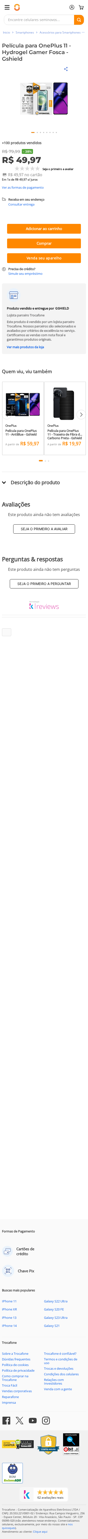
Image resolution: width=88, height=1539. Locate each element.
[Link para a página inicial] (6, 32)
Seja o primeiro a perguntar (44, 584)
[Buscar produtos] (79, 20)
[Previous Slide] (6, 414)
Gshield (62, 308)
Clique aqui (40, 1531)
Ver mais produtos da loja (25, 347)
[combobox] (44, 20)
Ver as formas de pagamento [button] (23, 187)
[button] (44, 207)
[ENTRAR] (71, 7)
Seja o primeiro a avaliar (44, 529)
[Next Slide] (81, 414)
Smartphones (25, 32)
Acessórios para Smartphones (60, 32)
